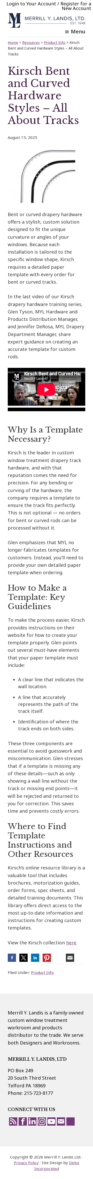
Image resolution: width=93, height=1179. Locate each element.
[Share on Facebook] (12, 958)
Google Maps (70, 1121)
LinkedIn (32, 1121)
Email (61, 1121)
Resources (31, 42)
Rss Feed (13, 1121)
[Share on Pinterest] (47, 958)
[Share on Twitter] (23, 958)
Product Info (42, 972)
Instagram (42, 1121)
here (71, 943)
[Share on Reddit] (58, 958)
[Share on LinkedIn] (35, 958)
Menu (78, 31)
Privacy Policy (26, 1162)
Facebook (23, 1121)
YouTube (51, 1121)
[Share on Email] (70, 958)
